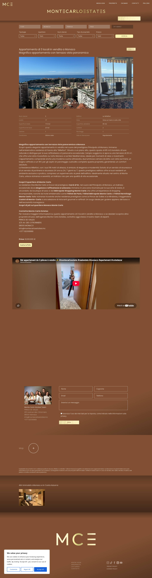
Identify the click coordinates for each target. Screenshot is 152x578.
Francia (70, 27)
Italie (92, 27)
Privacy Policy (112, 566)
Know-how (100, 3)
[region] (27, 562)
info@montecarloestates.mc (32, 228)
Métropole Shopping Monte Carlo (70, 190)
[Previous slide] (20, 83)
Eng (148, 3)
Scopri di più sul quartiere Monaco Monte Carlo (41, 205)
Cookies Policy (112, 569)
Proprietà (113, 3)
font (22, 27)
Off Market (117, 27)
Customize (13, 569)
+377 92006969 (26, 231)
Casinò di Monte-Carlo (30, 199)
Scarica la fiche (25, 245)
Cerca (124, 36)
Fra (144, 3)
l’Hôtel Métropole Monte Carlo (97, 193)
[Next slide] (131, 83)
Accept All (40, 569)
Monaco (47, 27)
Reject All (27, 569)
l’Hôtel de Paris (74, 193)
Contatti (135, 3)
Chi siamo (124, 3)
